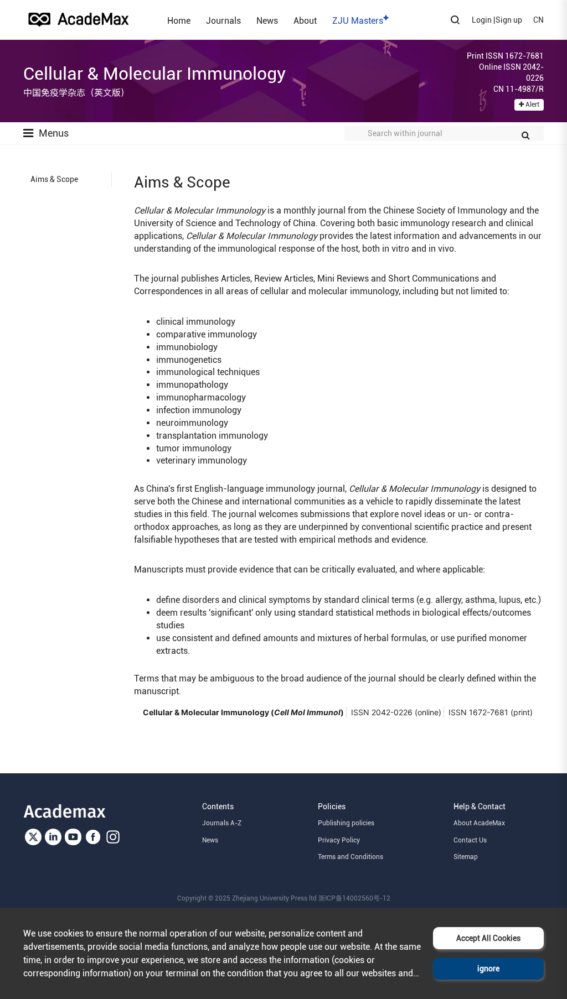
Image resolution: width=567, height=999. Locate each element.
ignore (488, 968)
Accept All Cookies (488, 938)
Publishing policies (346, 823)
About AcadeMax (479, 823)
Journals (223, 20)
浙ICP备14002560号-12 (354, 898)
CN (538, 19)
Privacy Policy (339, 840)
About (305, 20)
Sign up (509, 19)
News (267, 20)
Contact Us (470, 840)
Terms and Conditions (350, 857)
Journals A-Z (221, 823)
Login (482, 19)
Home (178, 20)
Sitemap (465, 857)
